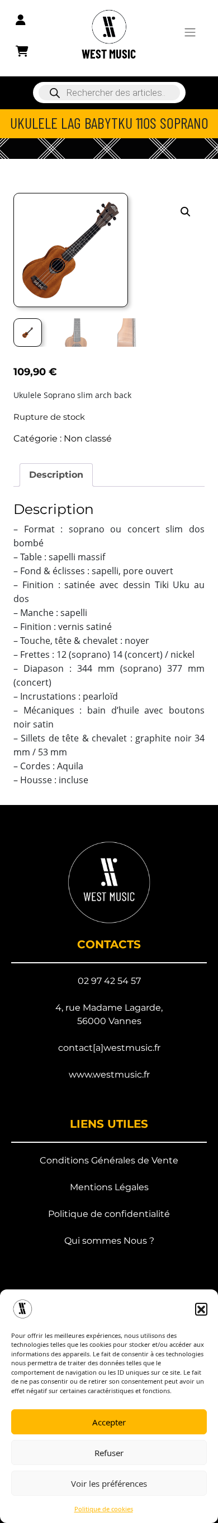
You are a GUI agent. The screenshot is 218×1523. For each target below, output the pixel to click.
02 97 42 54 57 (109, 981)
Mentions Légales (109, 1187)
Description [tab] (56, 474)
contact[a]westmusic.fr (109, 1047)
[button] (201, 1309)
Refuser (109, 1452)
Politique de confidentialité (109, 1214)
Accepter (109, 1422)
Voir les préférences (109, 1483)
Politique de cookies (103, 1509)
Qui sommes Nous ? (109, 1240)
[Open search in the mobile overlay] (109, 92)
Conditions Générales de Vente (109, 1160)
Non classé (88, 438)
